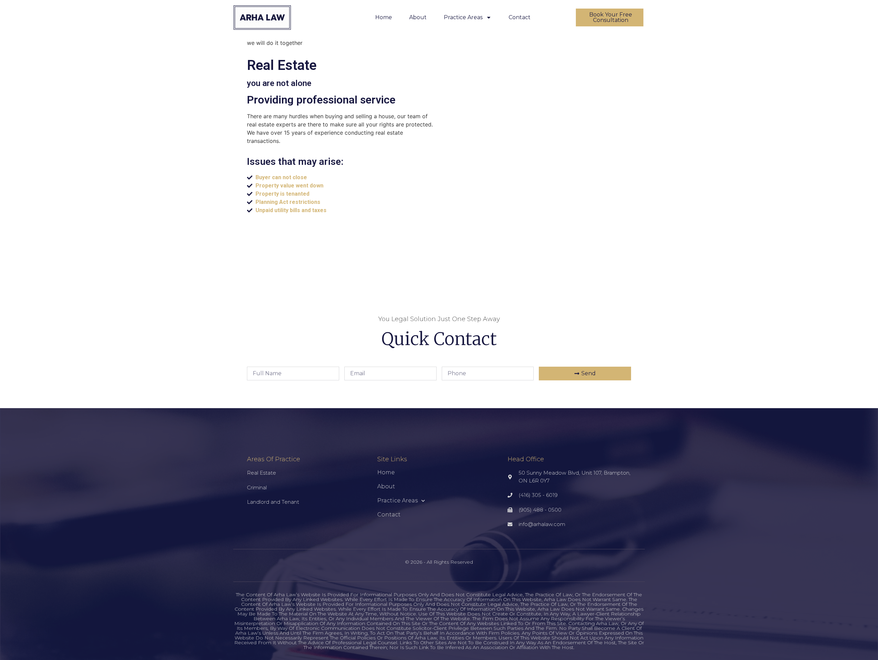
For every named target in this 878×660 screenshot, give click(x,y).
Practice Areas (463, 17)
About (418, 17)
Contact (520, 17)
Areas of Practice (273, 459)
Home (383, 17)
